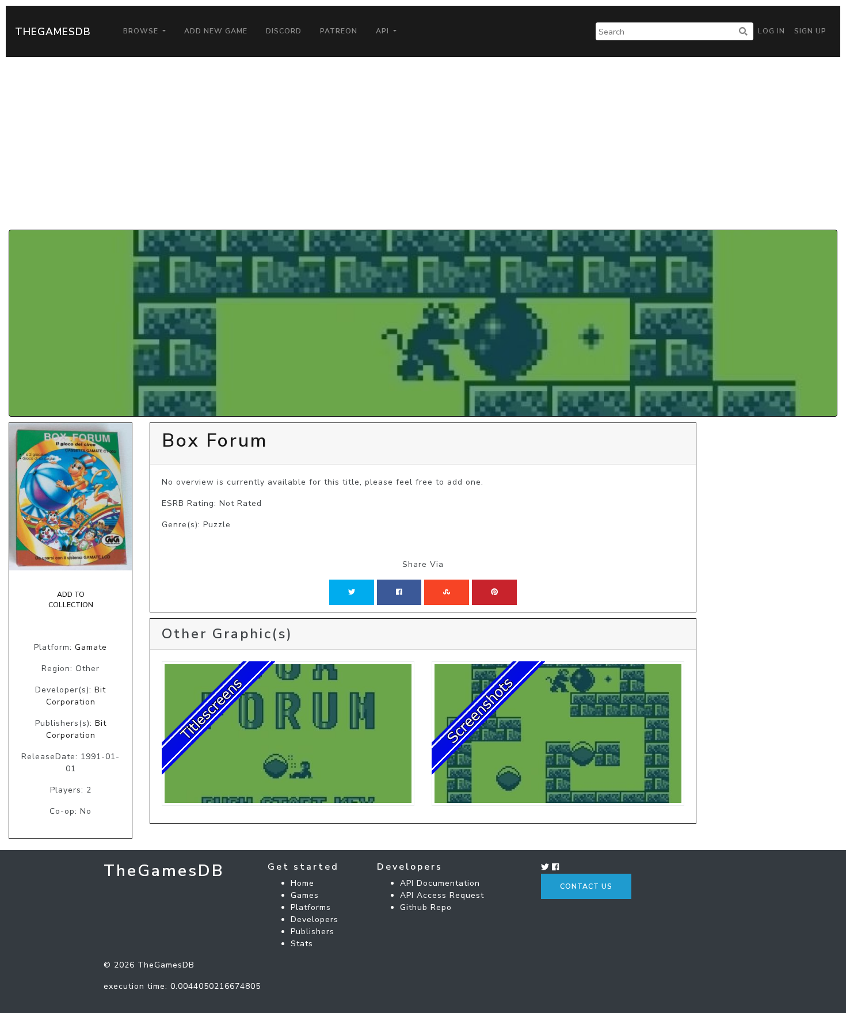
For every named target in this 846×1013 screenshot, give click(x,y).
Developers (314, 919)
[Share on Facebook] (399, 592)
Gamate (91, 647)
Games (305, 895)
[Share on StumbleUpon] (446, 592)
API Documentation (440, 883)
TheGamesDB (53, 32)
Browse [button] (142, 31)
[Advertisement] (423, 143)
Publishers (312, 931)
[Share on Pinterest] (494, 592)
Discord (284, 31)
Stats (302, 943)
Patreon (338, 31)
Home (302, 883)
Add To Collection (70, 600)
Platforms (311, 907)
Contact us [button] (586, 886)
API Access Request (442, 895)
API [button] (383, 31)
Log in (771, 31)
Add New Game (215, 31)
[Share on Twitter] (351, 592)
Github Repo (426, 907)
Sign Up (810, 31)
